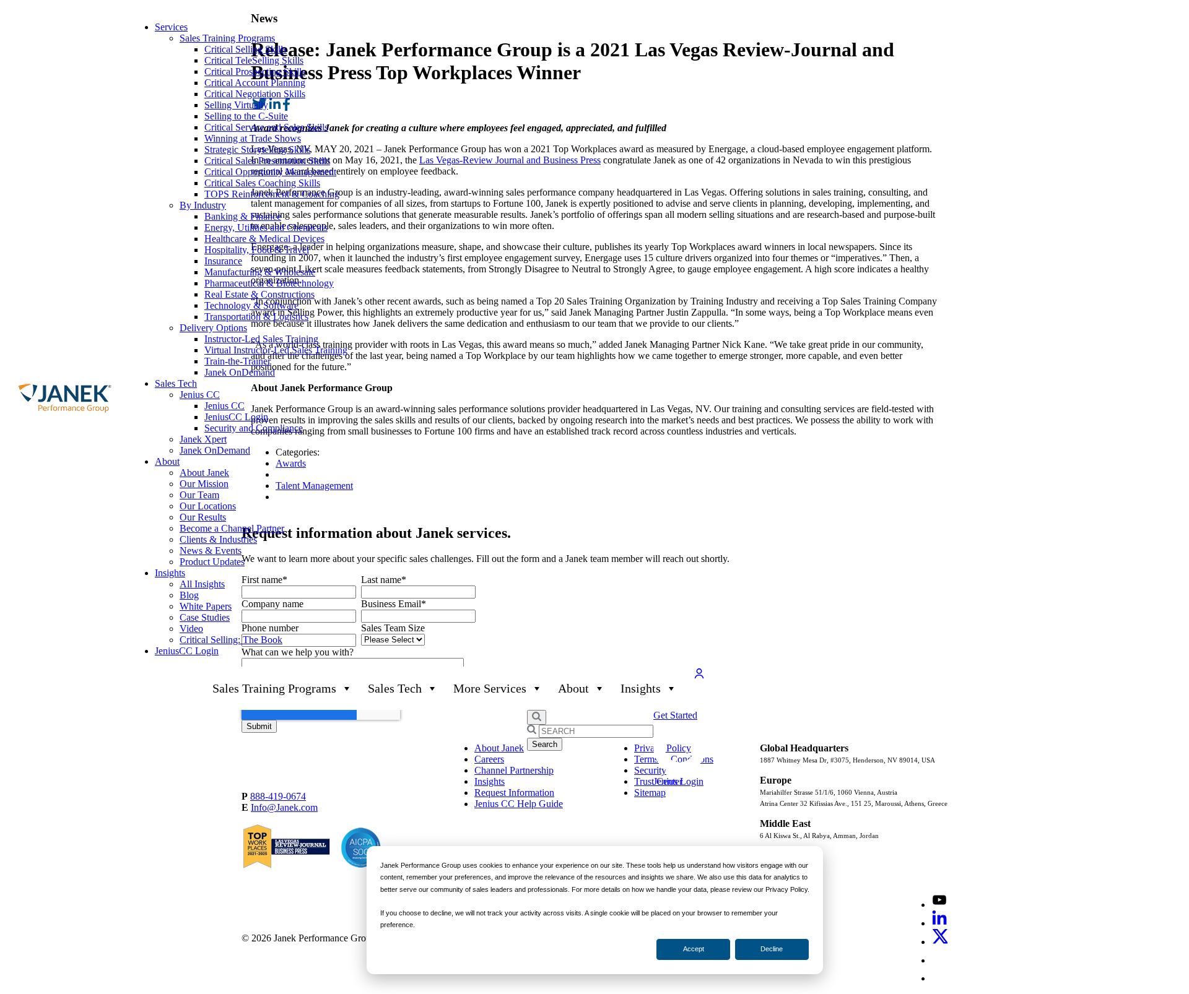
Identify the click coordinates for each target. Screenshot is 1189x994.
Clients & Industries (218, 539)
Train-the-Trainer (237, 361)
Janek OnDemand (239, 372)
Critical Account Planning (254, 82)
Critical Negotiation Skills (254, 94)
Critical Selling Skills (245, 49)
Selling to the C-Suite (246, 116)
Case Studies (205, 617)
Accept (693, 949)
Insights (170, 573)
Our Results (203, 517)
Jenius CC (200, 394)
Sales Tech (176, 383)
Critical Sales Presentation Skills (267, 160)
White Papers (206, 606)
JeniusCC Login (236, 417)
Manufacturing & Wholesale (259, 272)
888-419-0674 (278, 796)
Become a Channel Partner (232, 528)
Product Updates (212, 561)
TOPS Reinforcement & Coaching (271, 194)
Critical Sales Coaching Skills (262, 183)
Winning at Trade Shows (252, 138)
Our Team (199, 495)
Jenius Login (678, 781)
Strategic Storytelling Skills (257, 149)
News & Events (211, 550)
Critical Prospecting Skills (254, 71)
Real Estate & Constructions (259, 294)
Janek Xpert (203, 439)
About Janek (204, 472)
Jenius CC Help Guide (518, 803)
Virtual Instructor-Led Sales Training (275, 350)
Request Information (514, 792)
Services (171, 27)
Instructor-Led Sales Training (261, 339)
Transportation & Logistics (256, 316)
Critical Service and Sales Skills (266, 127)
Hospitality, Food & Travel (256, 249)
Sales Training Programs (227, 38)
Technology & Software (251, 305)
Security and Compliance (253, 428)
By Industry (203, 205)
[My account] (699, 677)
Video (191, 628)
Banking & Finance (242, 216)
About (167, 461)
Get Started (675, 715)
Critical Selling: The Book (231, 639)
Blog (189, 595)
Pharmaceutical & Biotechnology (269, 283)
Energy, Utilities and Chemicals (266, 227)
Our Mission (204, 483)
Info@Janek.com (284, 807)
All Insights (202, 584)
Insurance (223, 261)
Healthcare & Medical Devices (264, 238)
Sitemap (650, 792)
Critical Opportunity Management (270, 171)
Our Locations (208, 506)
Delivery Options (213, 327)
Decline (771, 949)
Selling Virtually (236, 105)
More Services (489, 688)
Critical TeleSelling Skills (253, 60)
